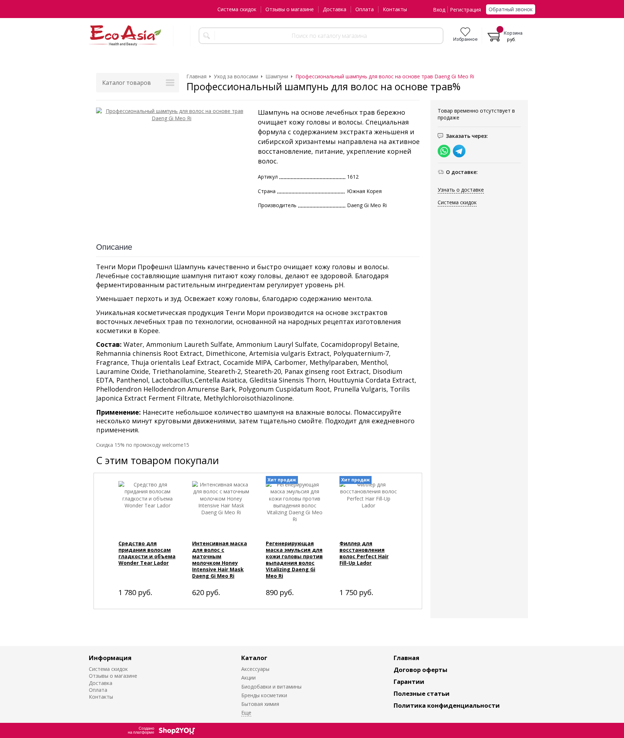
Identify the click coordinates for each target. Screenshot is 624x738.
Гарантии (409, 681)
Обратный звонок (511, 9)
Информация (110, 658)
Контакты (395, 9)
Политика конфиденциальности (447, 705)
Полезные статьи (422, 693)
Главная (406, 658)
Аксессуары (255, 668)
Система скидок (236, 9)
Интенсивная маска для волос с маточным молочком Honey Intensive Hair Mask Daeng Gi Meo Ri (219, 559)
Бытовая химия (260, 703)
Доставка (334, 9)
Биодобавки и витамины (271, 686)
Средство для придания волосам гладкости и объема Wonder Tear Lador (147, 553)
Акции (248, 677)
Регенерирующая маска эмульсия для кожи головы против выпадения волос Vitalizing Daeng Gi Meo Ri (294, 559)
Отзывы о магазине (289, 9)
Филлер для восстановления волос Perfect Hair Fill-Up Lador (364, 553)
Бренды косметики (264, 695)
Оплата (364, 9)
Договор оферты (420, 669)
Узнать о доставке (461, 189)
